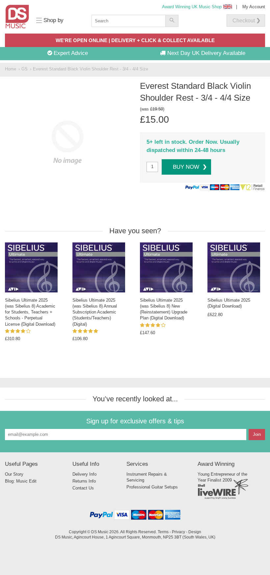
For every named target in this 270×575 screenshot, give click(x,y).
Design (194, 532)
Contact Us (83, 488)
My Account (253, 6)
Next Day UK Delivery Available (205, 53)
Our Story (14, 474)
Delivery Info (84, 474)
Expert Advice (70, 53)
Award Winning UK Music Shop (192, 6)
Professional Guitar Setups (152, 487)
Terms (163, 532)
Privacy (178, 532)
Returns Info (84, 481)
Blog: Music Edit (21, 481)
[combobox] (128, 21)
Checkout (243, 20)
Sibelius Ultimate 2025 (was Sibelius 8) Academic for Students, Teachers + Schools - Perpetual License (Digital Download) (30, 312)
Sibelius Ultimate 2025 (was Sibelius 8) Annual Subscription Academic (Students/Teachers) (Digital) (94, 312)
